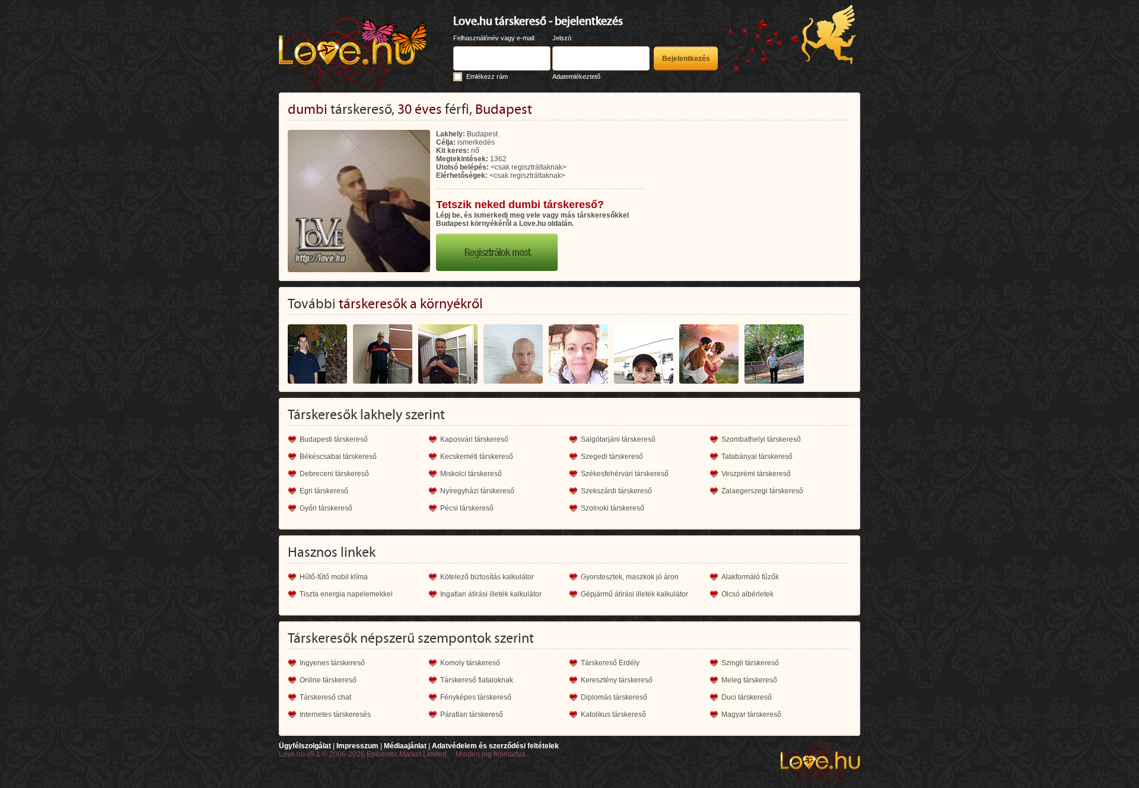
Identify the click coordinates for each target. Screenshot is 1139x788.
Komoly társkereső (470, 663)
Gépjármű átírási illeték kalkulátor (634, 594)
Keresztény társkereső (617, 680)
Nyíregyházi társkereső (477, 491)
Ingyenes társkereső (332, 663)
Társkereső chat (325, 697)
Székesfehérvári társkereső (625, 474)
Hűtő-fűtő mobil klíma (334, 577)
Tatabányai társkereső (757, 456)
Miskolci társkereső (471, 474)
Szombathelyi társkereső (761, 439)
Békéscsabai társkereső (338, 456)
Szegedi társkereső (612, 456)
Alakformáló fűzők (750, 577)
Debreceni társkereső (334, 474)
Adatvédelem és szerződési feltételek (495, 746)
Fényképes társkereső (475, 697)
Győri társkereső (326, 508)
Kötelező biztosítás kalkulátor (487, 577)
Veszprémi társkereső (756, 474)
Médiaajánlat (405, 746)
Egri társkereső (324, 491)
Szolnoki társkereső (612, 508)
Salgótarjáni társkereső (618, 439)
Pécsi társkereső (467, 508)
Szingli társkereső (750, 663)
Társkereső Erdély (610, 663)
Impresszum (357, 746)
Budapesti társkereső (334, 439)
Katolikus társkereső (613, 714)
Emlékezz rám (487, 76)
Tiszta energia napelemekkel (346, 594)
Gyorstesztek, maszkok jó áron (630, 577)
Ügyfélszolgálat (305, 746)
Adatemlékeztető (576, 76)
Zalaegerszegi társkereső (762, 491)
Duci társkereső (746, 697)
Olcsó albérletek (747, 594)
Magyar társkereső (751, 714)
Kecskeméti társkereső (476, 456)
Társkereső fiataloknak (476, 680)
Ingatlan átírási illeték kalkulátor (491, 594)
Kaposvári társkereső (474, 439)
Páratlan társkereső (471, 714)
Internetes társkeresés (335, 714)
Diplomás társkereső (614, 697)
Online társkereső (328, 680)
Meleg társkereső (749, 680)
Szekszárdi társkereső (616, 491)
